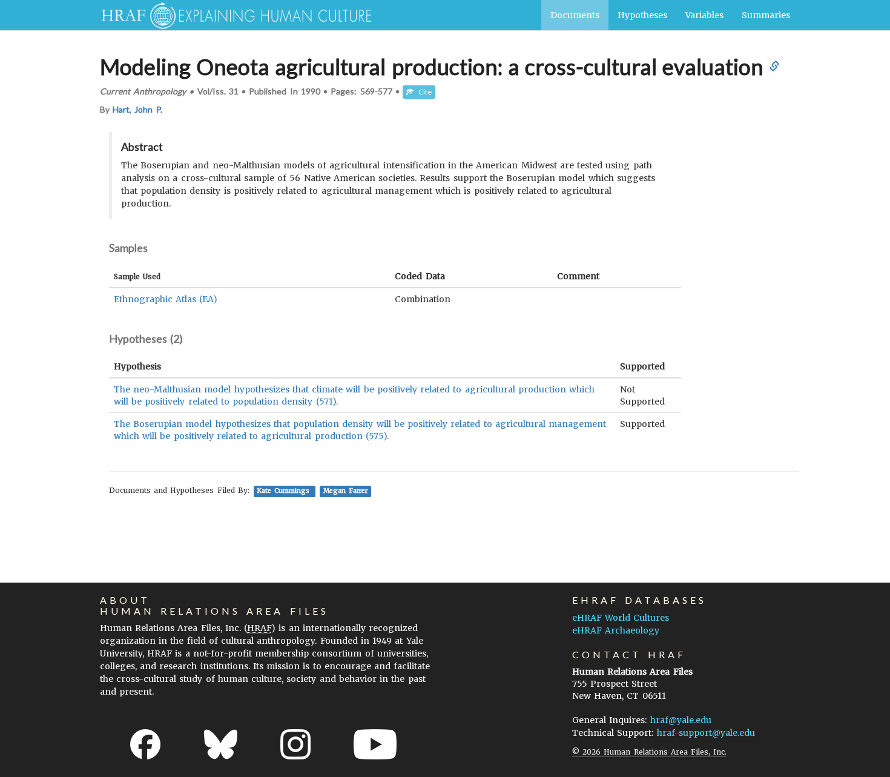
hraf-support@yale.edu (706, 732)
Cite (423, 91)
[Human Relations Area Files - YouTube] (375, 744)
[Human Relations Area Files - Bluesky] (220, 744)
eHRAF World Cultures (620, 617)
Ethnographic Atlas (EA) (165, 299)
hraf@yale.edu (680, 720)
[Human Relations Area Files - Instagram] (295, 744)
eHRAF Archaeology (615, 630)
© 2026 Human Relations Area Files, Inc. (649, 751)
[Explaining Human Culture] (231, 15)
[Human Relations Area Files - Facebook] (145, 744)
